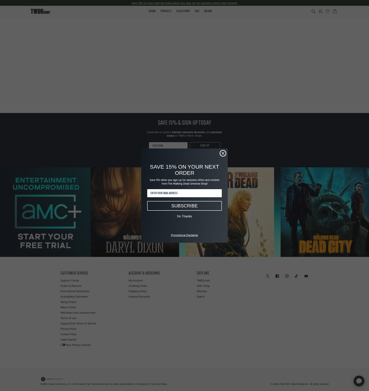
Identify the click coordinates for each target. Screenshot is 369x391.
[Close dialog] (223, 153)
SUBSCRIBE (184, 205)
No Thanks (184, 216)
